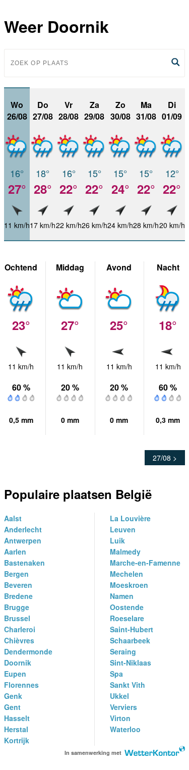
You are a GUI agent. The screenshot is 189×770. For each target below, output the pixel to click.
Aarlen (15, 551)
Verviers (123, 707)
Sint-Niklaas (130, 662)
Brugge (16, 607)
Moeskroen (129, 585)
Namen (122, 596)
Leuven (123, 529)
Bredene (18, 596)
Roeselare (127, 618)
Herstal (16, 729)
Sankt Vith (127, 685)
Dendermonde (28, 651)
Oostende (127, 607)
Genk (13, 696)
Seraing (123, 651)
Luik (117, 540)
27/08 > (165, 458)
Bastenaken (24, 563)
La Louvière (130, 518)
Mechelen (126, 574)
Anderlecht (23, 529)
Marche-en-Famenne (145, 563)
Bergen (16, 574)
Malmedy (125, 551)
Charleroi (19, 629)
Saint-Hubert (131, 629)
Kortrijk (16, 740)
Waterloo (125, 729)
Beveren (18, 585)
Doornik (17, 662)
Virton (120, 718)
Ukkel (119, 696)
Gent (12, 707)
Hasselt (17, 718)
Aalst (13, 518)
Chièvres (19, 640)
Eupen (15, 674)
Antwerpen (22, 540)
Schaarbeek (130, 640)
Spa (116, 674)
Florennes (21, 685)
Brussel (17, 618)
